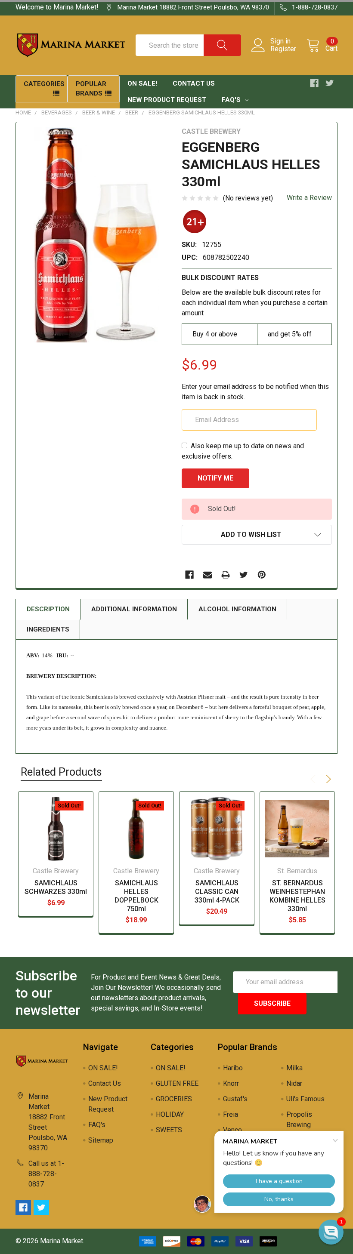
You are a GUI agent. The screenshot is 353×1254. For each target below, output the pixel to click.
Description (48, 609)
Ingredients (48, 629)
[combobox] (188, 45)
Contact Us (194, 83)
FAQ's (232, 100)
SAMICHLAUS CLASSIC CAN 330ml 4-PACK (217, 891)
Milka (294, 1068)
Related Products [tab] (61, 772)
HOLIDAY (170, 1114)
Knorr (231, 1083)
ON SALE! (142, 83)
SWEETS (169, 1130)
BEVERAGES (56, 112)
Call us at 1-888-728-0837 (46, 1173)
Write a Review (309, 198)
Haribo (233, 1068)
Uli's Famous (305, 1099)
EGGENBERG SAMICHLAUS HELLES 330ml (202, 112)
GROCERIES (174, 1099)
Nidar (294, 1083)
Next (327, 779)
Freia (230, 1114)
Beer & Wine (98, 112)
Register (283, 49)
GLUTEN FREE (177, 1083)
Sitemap (100, 1140)
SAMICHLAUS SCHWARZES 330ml (56, 887)
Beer (131, 112)
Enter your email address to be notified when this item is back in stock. (255, 391)
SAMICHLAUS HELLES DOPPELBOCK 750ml (136, 896)
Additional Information (134, 609)
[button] (331, 1232)
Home (23, 112)
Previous (314, 779)
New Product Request (166, 100)
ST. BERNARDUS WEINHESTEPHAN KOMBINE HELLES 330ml (297, 896)
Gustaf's (235, 1099)
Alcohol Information (237, 609)
